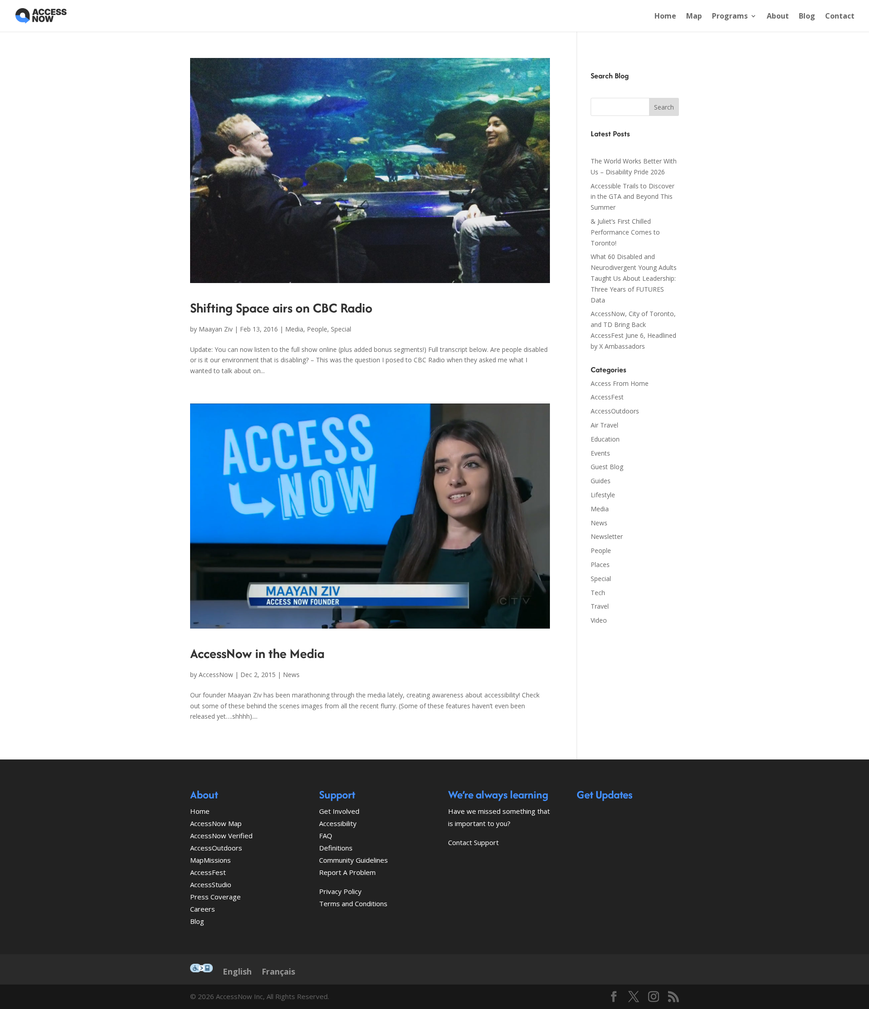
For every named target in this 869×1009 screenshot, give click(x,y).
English (237, 971)
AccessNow (216, 674)
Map (694, 17)
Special (341, 329)
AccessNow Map (216, 823)
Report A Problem (347, 872)
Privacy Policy (340, 891)
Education (605, 439)
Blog (807, 17)
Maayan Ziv (216, 329)
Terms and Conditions (353, 903)
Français (278, 971)
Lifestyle (603, 494)
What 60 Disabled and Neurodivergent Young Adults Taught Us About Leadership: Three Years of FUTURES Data (634, 278)
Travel (600, 606)
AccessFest (607, 397)
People (317, 329)
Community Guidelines (353, 860)
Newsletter (607, 536)
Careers (202, 908)
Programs (730, 17)
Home (665, 17)
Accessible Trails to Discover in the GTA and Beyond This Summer (632, 197)
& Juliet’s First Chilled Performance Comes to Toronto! (625, 232)
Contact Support (473, 842)
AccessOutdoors (615, 411)
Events (600, 453)
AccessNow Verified (221, 835)
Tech (598, 592)
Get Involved (339, 811)
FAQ (325, 835)
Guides (601, 480)
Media (294, 329)
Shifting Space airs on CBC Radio (281, 307)
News (291, 674)
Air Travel (604, 425)
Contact (840, 17)
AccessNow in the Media (257, 653)
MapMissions (210, 860)
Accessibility (338, 823)
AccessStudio (210, 884)
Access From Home (620, 383)
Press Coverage (215, 896)
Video (599, 620)
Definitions (336, 847)
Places (600, 564)
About (778, 17)
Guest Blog (607, 466)
